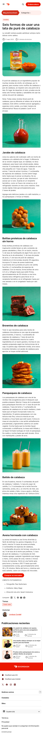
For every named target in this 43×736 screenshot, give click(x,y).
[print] (24, 597)
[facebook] (18, 597)
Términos (5, 718)
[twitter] (3, 685)
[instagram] (11, 685)
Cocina (5, 19)
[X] (15, 597)
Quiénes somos (8, 692)
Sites (4, 703)
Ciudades (5, 698)
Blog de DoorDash (10, 13)
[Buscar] (23, 4)
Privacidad (5, 722)
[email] (21, 597)
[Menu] (3, 4)
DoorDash (8, 732)
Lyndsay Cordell (15, 614)
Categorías (25, 13)
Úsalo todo (7, 604)
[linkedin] (11, 597)
